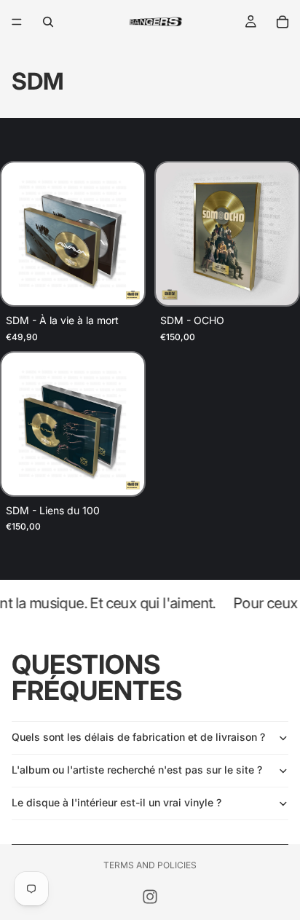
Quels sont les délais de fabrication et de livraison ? (138, 737)
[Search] (48, 22)
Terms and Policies (150, 865)
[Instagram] (150, 896)
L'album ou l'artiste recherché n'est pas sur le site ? (137, 769)
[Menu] (16, 22)
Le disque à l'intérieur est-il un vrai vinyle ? (116, 802)
